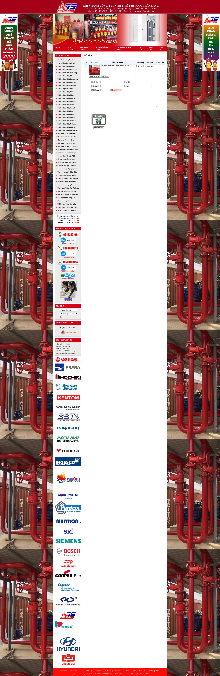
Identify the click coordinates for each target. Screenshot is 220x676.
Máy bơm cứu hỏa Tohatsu (67, 137)
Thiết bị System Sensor (66, 89)
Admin (158, 671)
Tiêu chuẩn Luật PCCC (103, 671)
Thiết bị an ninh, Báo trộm (67, 204)
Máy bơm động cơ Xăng (66, 133)
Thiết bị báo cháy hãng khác (68, 130)
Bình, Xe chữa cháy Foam (67, 162)
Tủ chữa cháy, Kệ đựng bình (68, 169)
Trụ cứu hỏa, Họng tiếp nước (68, 185)
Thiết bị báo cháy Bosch (66, 98)
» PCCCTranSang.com (63, 346)
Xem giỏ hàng (71, 332)
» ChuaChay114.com (62, 348)
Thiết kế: (145, 674)
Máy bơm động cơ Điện (66, 140)
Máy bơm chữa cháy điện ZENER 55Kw (115, 66)
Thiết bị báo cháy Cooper (66, 101)
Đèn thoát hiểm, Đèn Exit (66, 60)
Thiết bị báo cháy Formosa (67, 69)
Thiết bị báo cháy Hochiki (67, 82)
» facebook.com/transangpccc (65, 353)
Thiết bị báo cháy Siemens (67, 85)
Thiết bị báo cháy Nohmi (66, 105)
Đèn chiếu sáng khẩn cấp (66, 63)
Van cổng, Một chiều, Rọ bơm (68, 188)
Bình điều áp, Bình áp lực (67, 153)
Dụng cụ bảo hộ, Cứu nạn (67, 210)
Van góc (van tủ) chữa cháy (67, 172)
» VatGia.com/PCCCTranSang (65, 351)
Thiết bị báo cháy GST (65, 92)
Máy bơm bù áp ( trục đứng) (67, 146)
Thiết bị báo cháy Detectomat (68, 79)
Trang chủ (63, 671)
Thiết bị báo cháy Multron (67, 124)
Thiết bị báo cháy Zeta (65, 111)
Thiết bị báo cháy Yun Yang (67, 73)
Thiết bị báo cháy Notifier (66, 117)
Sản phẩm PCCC (64, 55)
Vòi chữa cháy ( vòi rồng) (67, 175)
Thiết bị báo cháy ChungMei (67, 76)
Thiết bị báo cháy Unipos (66, 114)
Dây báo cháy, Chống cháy (67, 201)
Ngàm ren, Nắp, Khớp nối (67, 182)
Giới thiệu (73, 671)
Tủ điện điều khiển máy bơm (68, 149)
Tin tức (134, 671)
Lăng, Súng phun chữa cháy (68, 178)
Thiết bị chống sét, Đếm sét (67, 207)
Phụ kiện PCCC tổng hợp (66, 198)
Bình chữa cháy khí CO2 (66, 159)
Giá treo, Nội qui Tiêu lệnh (67, 165)
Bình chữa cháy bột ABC (66, 156)
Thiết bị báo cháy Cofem (66, 127)
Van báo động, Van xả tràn (67, 191)
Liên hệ (150, 671)
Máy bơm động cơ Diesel (66, 143)
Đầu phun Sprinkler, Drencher (68, 194)
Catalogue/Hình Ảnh (121, 671)
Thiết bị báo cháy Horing (66, 66)
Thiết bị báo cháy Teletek (66, 108)
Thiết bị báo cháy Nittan (66, 95)
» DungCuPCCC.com (63, 344)
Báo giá (142, 671)
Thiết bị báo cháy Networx (67, 121)
